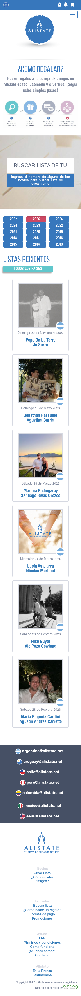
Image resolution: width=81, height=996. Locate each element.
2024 (13, 225)
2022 (59, 225)
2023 (36, 225)
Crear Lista (42, 873)
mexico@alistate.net (42, 805)
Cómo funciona (42, 947)
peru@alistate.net (43, 782)
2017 (36, 238)
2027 (13, 219)
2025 (59, 219)
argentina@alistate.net (42, 751)
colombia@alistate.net (42, 792)
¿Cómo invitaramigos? (42, 879)
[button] (28, 269)
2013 (59, 244)
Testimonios (42, 975)
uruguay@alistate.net (42, 761)
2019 (59, 231)
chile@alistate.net (43, 772)
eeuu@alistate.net (42, 816)
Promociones (42, 918)
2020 (36, 231)
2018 (13, 238)
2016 (59, 238)
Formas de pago (42, 914)
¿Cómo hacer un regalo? (42, 910)
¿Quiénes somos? (42, 951)
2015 (13, 244)
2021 (13, 231)
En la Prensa (42, 971)
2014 (36, 244)
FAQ (42, 938)
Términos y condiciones (42, 943)
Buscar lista (42, 906)
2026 (36, 219)
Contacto (42, 955)
